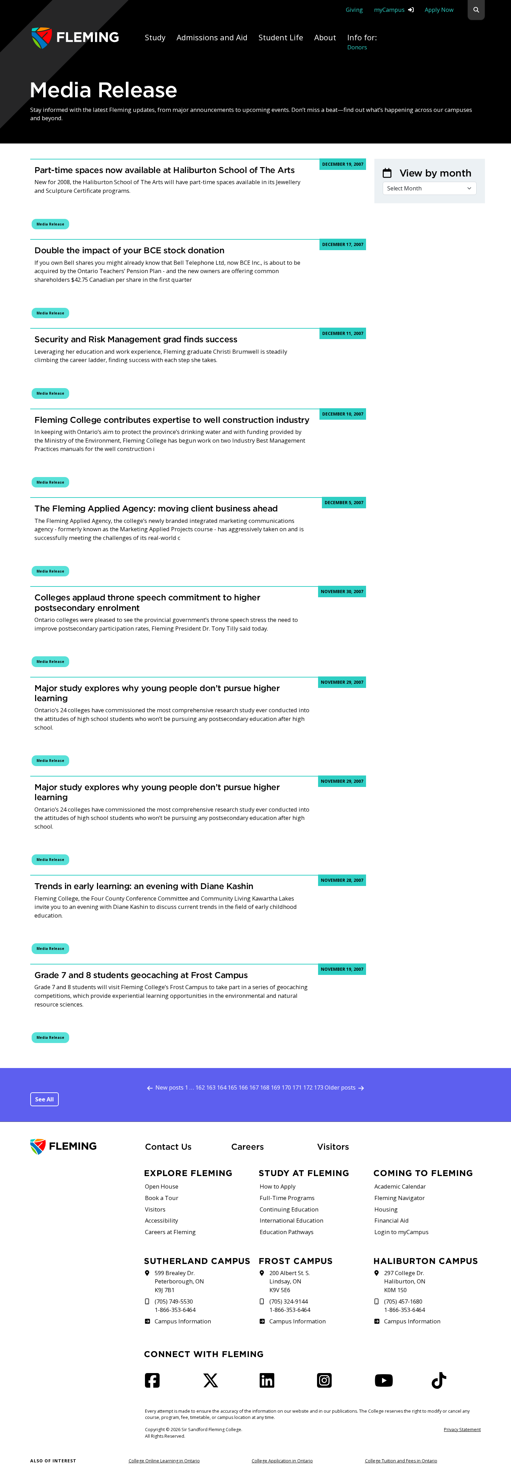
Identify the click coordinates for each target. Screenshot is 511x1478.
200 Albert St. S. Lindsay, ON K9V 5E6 (289, 1281)
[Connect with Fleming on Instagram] (326, 1384)
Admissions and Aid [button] (212, 37)
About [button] (325, 37)
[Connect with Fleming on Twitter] (212, 1384)
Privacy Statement (462, 1429)
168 (264, 1087)
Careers (270, 1146)
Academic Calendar (400, 1186)
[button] (476, 10)
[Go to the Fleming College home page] (83, 1147)
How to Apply (277, 1186)
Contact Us (168, 1146)
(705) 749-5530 (174, 1301)
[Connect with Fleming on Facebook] (154, 1384)
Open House (161, 1186)
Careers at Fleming (170, 1232)
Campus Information (182, 1321)
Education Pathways (287, 1232)
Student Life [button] (281, 37)
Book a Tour (161, 1198)
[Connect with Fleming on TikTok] (441, 1384)
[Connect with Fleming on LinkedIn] (269, 1384)
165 (232, 1087)
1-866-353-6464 (175, 1310)
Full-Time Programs (287, 1198)
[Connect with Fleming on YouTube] (385, 1384)
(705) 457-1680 (403, 1301)
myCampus (389, 10)
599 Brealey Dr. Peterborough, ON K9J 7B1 (179, 1281)
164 (221, 1087)
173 (318, 1087)
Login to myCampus (401, 1232)
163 (211, 1087)
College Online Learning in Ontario (164, 1461)
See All (44, 1099)
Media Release (50, 224)
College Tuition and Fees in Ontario (401, 1461)
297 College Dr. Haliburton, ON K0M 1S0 (404, 1281)
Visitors (333, 1146)
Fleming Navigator (399, 1198)
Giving (354, 10)
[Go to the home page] (75, 38)
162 (200, 1087)
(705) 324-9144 (288, 1301)
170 (286, 1087)
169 (275, 1087)
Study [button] (155, 37)
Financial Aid (391, 1220)
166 (243, 1087)
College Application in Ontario (282, 1461)
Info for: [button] (362, 41)
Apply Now (439, 10)
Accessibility (161, 1220)
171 (297, 1087)
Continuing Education (289, 1209)
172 (308, 1087)
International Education (291, 1220)
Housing (386, 1209)
